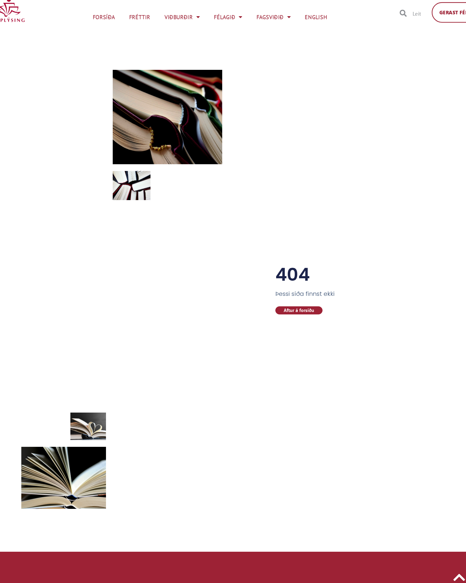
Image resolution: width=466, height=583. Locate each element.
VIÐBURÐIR (179, 16)
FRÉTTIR (139, 16)
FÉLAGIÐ (224, 16)
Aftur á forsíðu (299, 310)
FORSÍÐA (103, 16)
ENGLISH (316, 16)
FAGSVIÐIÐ (270, 16)
